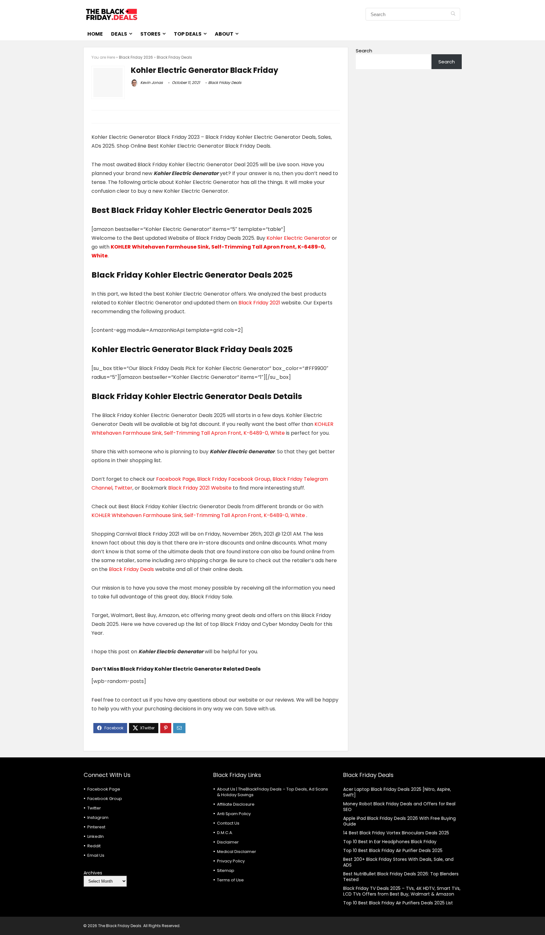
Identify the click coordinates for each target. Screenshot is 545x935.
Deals (119, 34)
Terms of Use (230, 880)
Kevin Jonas (151, 82)
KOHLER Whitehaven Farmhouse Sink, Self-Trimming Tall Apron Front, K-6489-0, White (198, 515)
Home (95, 34)
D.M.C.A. (225, 833)
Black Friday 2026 (136, 57)
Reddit (94, 846)
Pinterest (96, 827)
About (224, 34)
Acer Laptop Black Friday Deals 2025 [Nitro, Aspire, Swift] (397, 792)
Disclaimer (228, 842)
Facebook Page (175, 479)
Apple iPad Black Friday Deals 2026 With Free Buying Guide (399, 821)
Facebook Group (104, 799)
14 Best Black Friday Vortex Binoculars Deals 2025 (396, 833)
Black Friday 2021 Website (199, 487)
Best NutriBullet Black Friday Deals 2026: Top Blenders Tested (401, 877)
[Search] (453, 14)
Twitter (123, 487)
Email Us (95, 855)
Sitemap (225, 870)
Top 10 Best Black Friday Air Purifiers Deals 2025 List (398, 903)
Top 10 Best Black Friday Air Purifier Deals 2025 (392, 850)
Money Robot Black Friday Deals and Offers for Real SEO (399, 807)
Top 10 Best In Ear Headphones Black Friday (390, 841)
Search (364, 50)
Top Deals (188, 34)
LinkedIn (95, 836)
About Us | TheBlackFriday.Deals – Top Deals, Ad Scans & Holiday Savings (272, 792)
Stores (150, 34)
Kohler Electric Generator (299, 238)
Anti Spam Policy (234, 814)
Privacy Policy (231, 861)
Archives (93, 873)
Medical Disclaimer (236, 852)
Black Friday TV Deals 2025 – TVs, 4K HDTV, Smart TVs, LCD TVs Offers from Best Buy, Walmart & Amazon (401, 891)
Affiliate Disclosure (236, 804)
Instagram (97, 817)
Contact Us (228, 823)
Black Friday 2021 (259, 302)
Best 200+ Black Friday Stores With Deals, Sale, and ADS (398, 862)
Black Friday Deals (174, 57)
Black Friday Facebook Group (233, 479)
